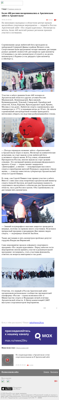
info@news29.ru (37, 322)
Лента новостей (22, 348)
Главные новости (14, 9)
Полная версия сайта (10, 372)
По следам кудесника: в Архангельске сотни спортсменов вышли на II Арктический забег (33, 356)
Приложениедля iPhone (17, 388)
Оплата (46, 372)
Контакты (54, 372)
